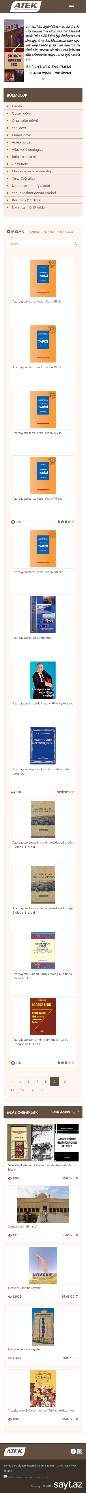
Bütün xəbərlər (60, 1112)
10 (64, 1081)
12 (22, 1090)
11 (12, 1090)
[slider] (66, 521)
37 (41, 1090)
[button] (14, 63)
